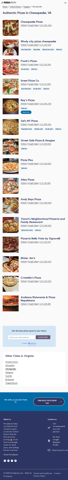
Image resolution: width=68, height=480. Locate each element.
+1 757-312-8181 (44, 183)
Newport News (11, 362)
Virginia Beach (11, 383)
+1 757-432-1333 (45, 281)
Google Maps (33, 25)
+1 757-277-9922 (45, 84)
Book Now (26, 112)
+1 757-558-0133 (45, 163)
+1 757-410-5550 (45, 45)
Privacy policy (39, 476)
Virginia (26, 6)
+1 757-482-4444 (45, 25)
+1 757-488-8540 (45, 203)
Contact (57, 473)
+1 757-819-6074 (45, 144)
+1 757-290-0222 (45, 225)
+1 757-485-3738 (45, 104)
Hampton (9, 372)
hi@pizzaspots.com (60, 450)
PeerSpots (8, 476)
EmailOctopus (33, 343)
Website (24, 25)
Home (5, 6)
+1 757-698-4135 (45, 124)
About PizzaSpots (11, 454)
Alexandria (9, 365)
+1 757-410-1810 (45, 304)
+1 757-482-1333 (45, 261)
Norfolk (8, 376)
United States (15, 6)
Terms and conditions (43, 473)
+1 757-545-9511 (45, 64)
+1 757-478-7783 (45, 242)
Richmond (9, 379)
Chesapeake (10, 369)
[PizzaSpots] (9, 2)
